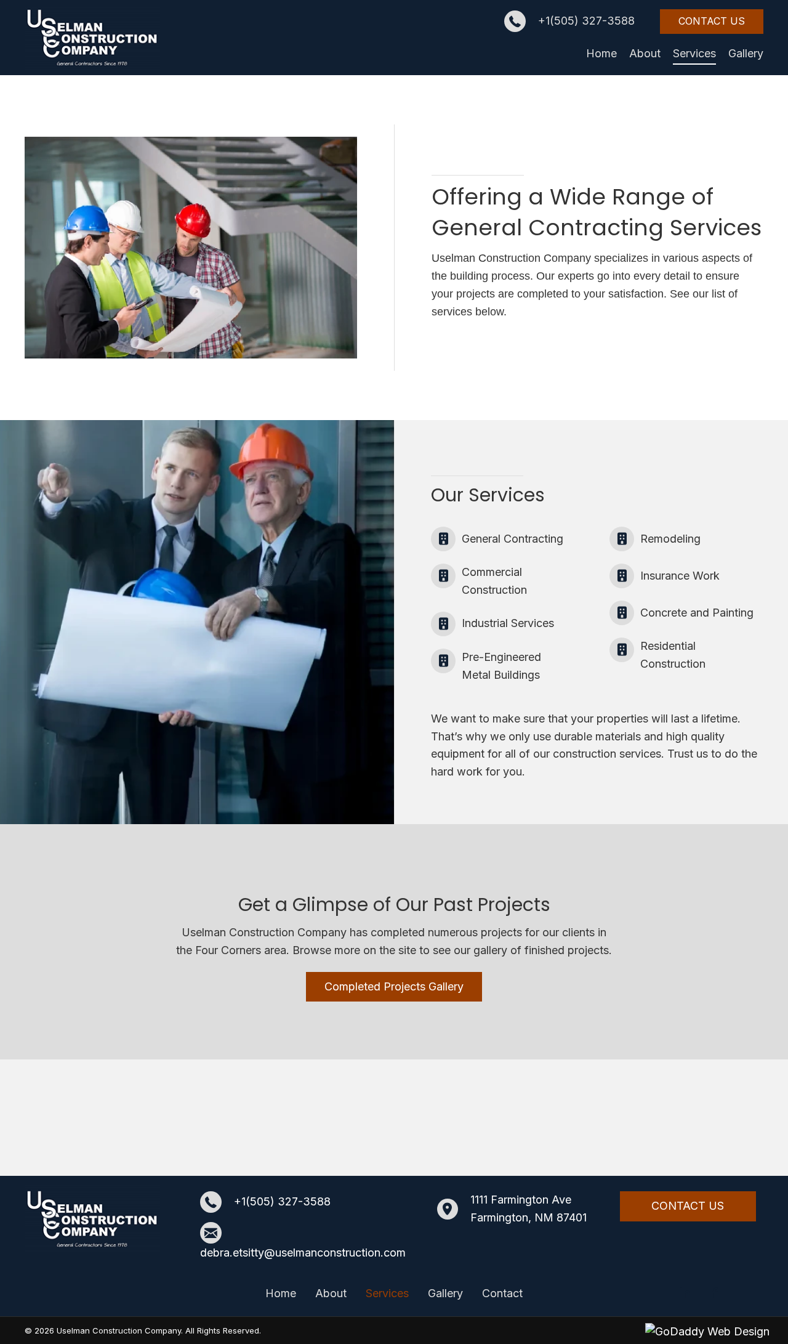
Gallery (445, 1293)
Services (387, 1293)
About (331, 1293)
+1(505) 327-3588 (586, 20)
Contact (502, 1293)
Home (280, 1293)
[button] (711, 21)
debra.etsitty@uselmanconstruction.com (303, 1252)
